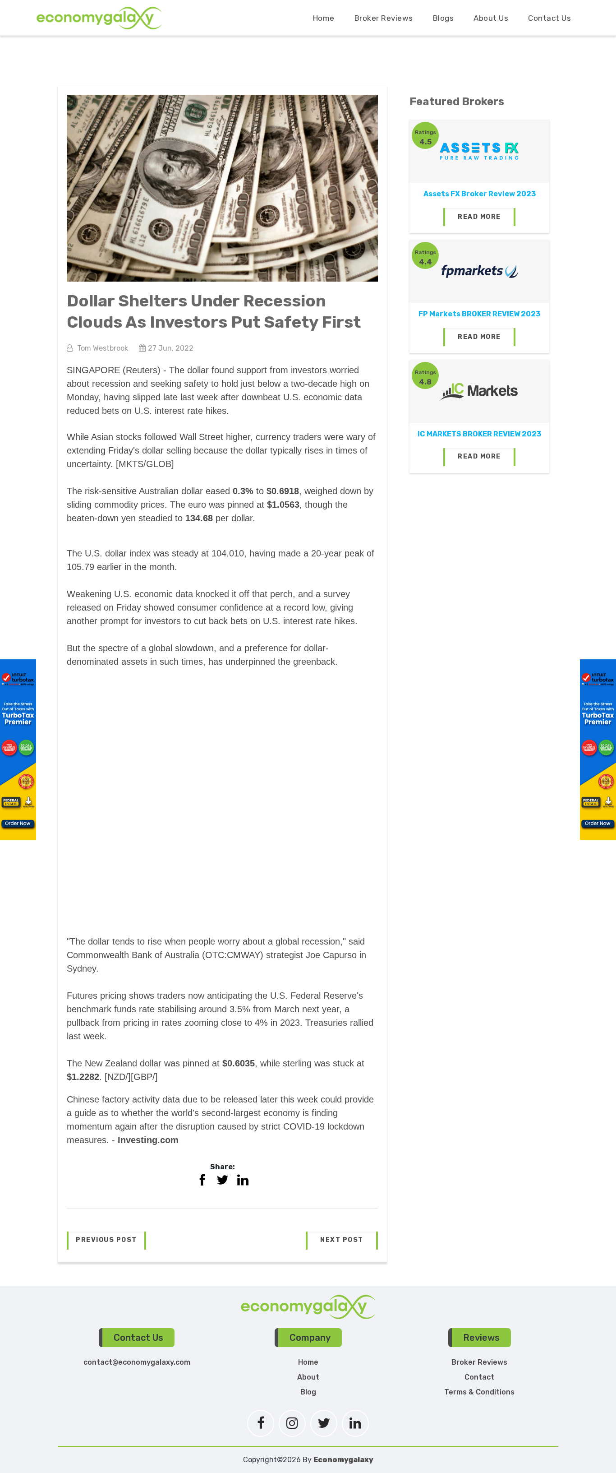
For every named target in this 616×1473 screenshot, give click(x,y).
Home (324, 18)
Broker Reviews (383, 18)
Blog (308, 1392)
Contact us (549, 18)
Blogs (443, 18)
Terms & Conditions (479, 1392)
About (308, 1377)
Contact (479, 1377)
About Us (490, 18)
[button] (106, 1241)
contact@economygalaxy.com (136, 1362)
